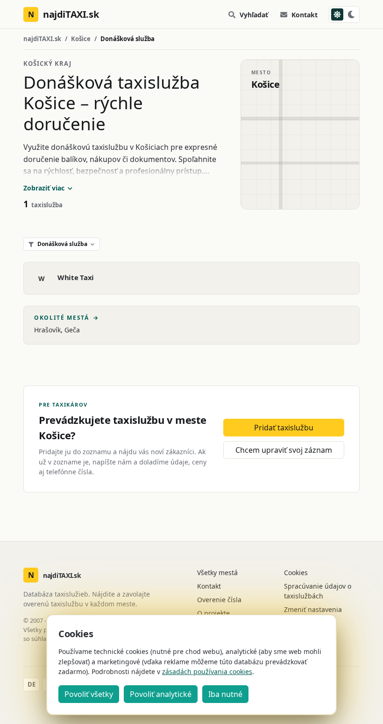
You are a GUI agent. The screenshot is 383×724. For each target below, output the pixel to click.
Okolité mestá (66, 318)
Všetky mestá (217, 572)
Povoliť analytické (161, 694)
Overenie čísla (219, 599)
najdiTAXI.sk (42, 39)
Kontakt (304, 14)
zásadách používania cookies (207, 671)
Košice (81, 39)
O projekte (213, 613)
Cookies (296, 572)
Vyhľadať (254, 14)
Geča (72, 329)
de (31, 684)
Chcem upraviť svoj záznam (283, 450)
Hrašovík (47, 329)
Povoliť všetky (88, 694)
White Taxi (75, 277)
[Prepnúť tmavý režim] (344, 14)
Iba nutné (225, 694)
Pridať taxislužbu (283, 427)
